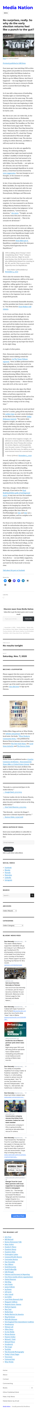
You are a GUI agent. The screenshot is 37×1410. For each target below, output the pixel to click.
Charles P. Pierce (10, 1247)
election (9, 631)
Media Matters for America (14, 1314)
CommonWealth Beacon (13, 1257)
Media (19, 627)
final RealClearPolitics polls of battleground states (16, 493)
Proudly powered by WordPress (21, 1406)
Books (5, 1388)
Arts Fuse (8, 1237)
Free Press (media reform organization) (19, 1277)
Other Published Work (11, 1392)
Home (5, 1370)
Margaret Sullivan (11, 1302)
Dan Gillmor (9, 1264)
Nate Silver (19, 633)
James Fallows (10, 1287)
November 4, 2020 (11, 272)
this (19, 513)
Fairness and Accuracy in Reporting (17, 1274)
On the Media (9, 1332)
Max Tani (8, 1309)
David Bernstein (10, 1267)
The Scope (8, 1347)
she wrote (14, 213)
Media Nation (18, 7)
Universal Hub (10, 1359)
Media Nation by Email (11, 1401)
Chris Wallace (7, 629)
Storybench (9, 1344)
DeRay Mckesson (24, 629)
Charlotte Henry (10, 1249)
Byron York (30, 627)
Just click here (14, 686)
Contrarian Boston (11, 1259)
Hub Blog (8, 1282)
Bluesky (7, 870)
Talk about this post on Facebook (14, 570)
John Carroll (9, 1294)
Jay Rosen (8, 1289)
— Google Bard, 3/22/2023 (12, 792)
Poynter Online (10, 1337)
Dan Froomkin (10, 1262)
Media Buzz (9, 1312)
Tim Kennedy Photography (14, 1352)
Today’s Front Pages (12, 1354)
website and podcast (13, 734)
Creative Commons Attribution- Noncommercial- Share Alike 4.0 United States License (18, 761)
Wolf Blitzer (26, 633)
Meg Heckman (10, 1317)
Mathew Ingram (10, 1307)
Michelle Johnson (11, 1319)
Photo (4, 58)
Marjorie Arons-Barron (13, 1304)
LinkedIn (8, 877)
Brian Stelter (9, 1244)
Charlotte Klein (10, 1252)
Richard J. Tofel (10, 1339)
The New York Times (18, 744)
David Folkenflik (10, 1269)
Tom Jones (8, 1357)
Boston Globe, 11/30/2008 (14, 817)
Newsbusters (9, 1324)
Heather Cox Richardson (26, 631)
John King (12, 633)
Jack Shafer (9, 1284)
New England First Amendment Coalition (19, 1322)
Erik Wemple (9, 1272)
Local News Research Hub (14, 1299)
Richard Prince (10, 1342)
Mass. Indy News (9, 1396)
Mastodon (8, 875)
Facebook (8, 867)
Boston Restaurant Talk (13, 1242)
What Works (9, 1362)
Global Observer (10, 1279)
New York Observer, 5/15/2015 (15, 807)
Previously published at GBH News (14, 63)
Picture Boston (10, 1334)
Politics (23, 627)
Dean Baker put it (22, 240)
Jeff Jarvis (8, 1292)
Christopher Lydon (11, 1254)
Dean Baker (14, 629)
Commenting (8, 1383)
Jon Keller (8, 1297)
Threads (8, 872)
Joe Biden (6, 633)
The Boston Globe (23, 746)
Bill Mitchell (9, 1239)
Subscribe (28, 619)
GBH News (16, 631)
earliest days (9, 414)
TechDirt (8, 1349)
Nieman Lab (9, 1327)
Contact (6, 1379)
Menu (6, 13)
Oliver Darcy (9, 1329)
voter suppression (9, 173)
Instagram (8, 880)
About (5, 1375)
